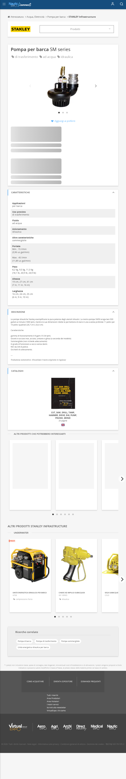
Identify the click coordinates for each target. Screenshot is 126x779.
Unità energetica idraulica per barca (33, 647)
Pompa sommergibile (70, 641)
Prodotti (75, 29)
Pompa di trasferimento (46, 641)
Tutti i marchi (52, 695)
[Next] (95, 86)
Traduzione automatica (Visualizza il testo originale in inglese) (38, 360)
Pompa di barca (24, 641)
